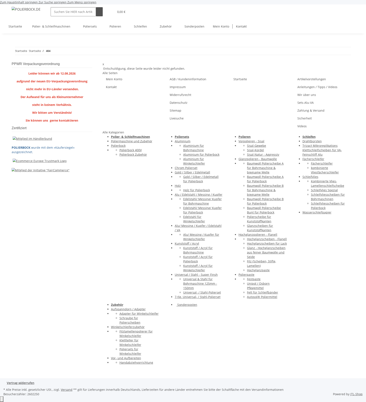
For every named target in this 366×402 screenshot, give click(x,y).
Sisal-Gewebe (256, 146)
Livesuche (177, 118)
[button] (109, 11)
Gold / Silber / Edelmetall (192, 172)
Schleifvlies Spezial (324, 190)
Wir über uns (306, 95)
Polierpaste (246, 275)
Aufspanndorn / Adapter (128, 309)
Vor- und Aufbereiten (126, 358)
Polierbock (118, 146)
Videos (302, 126)
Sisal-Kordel (255, 150)
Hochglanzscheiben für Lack (267, 243)
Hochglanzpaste (258, 270)
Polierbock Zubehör (133, 154)
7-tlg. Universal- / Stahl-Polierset (197, 297)
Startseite (15, 26)
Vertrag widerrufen (20, 383)
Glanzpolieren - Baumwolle (257, 159)
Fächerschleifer (313, 159)
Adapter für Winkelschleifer (139, 314)
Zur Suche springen (53, 2)
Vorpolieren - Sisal (251, 141)
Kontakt (241, 26)
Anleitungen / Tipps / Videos (317, 87)
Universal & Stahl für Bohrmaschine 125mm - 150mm (200, 283)
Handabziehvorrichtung (136, 362)
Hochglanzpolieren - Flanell (257, 235)
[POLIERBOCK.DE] (26, 9)
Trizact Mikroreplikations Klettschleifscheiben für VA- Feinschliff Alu (322, 150)
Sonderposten (186, 305)
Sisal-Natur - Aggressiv (263, 154)
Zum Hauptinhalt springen (19, 2)
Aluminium (182, 141)
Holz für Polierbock (196, 190)
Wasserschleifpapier (316, 212)
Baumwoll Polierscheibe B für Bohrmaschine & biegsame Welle (265, 190)
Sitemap (175, 110)
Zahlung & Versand (310, 110)
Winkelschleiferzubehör (128, 327)
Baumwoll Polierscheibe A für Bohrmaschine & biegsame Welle (265, 167)
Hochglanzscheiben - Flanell (267, 239)
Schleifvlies (310, 177)
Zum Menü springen (81, 2)
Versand (66, 390)
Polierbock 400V (130, 150)
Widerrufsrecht (180, 95)
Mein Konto (221, 26)
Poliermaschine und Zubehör (131, 141)
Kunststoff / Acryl (187, 243)
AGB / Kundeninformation (188, 79)
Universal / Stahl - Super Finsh (196, 275)
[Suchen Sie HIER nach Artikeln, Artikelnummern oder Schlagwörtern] (99, 11)
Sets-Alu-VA (305, 103)
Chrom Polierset (186, 168)
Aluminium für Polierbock (201, 154)
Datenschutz (178, 103)
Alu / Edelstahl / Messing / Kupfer (198, 195)
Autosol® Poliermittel (262, 297)
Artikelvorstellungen (311, 79)
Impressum (178, 87)
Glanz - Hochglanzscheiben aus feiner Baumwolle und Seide (266, 252)
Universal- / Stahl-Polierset (202, 292)
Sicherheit (304, 118)
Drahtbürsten (312, 141)
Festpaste (254, 279)
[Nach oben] (1, 399)
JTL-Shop (356, 394)
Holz (178, 186)
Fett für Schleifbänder (262, 292)
